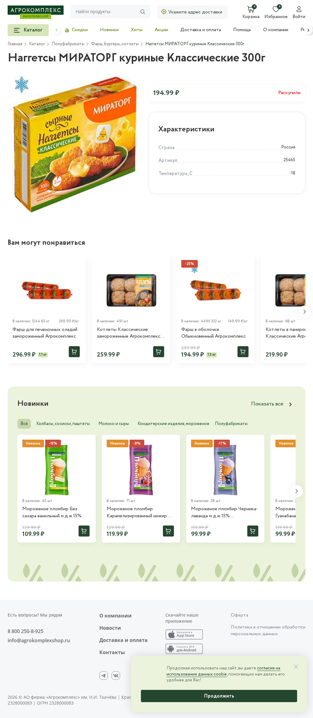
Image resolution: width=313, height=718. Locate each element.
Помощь (242, 29)
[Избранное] (78, 262)
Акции (161, 29)
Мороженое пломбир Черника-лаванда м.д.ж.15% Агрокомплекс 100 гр (224, 512)
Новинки (109, 29)
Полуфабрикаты (231, 424)
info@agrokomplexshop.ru (39, 640)
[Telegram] (103, 675)
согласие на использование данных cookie (223, 671)
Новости (110, 628)
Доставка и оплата (200, 29)
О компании (275, 29)
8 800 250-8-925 (25, 631)
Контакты (112, 652)
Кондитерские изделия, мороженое (173, 424)
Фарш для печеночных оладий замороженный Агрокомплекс (45, 333)
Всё (24, 424)
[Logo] (36, 12)
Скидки (80, 29)
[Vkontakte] (116, 675)
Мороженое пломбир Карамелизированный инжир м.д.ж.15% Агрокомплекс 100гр (139, 512)
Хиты (136, 29)
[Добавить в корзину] (74, 351)
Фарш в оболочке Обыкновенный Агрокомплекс (213, 333)
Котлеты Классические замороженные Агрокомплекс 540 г (128, 333)
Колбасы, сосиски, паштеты (63, 424)
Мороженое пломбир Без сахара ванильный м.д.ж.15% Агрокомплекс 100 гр (52, 512)
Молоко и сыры (113, 424)
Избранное (276, 17)
